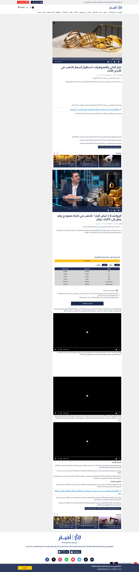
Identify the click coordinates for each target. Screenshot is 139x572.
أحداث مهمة (50, 12)
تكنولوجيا (57, 12)
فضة (111, 224)
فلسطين (95, 12)
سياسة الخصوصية (102, 569)
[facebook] (47, 519)
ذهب (117, 224)
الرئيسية (119, 12)
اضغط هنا (99, 206)
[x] (54, 519)
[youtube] (73, 519)
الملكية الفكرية (68, 527)
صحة (100, 12)
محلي (104, 224)
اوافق (25, 568)
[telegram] (79, 519)
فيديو (44, 12)
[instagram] (60, 519)
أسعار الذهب (112, 12)
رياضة (71, 12)
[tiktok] (86, 519)
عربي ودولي (82, 12)
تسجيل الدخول (36, 2)
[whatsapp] (67, 519)
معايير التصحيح (60, 527)
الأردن (105, 12)
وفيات (39, 12)
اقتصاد (76, 12)
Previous (57, 133)
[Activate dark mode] (32, 7)
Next (54, 133)
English (22, 7)
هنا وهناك (65, 12)
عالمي (98, 224)
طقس (89, 12)
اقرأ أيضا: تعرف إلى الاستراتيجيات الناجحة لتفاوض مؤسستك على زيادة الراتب (94, 89)
